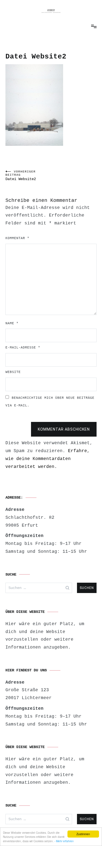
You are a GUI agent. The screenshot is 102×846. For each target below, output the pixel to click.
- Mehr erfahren (64, 841)
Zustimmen (83, 834)
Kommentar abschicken (64, 429)
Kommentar (17, 238)
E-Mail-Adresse (22, 348)
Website (13, 372)
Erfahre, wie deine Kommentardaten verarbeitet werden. (47, 459)
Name (11, 323)
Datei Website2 (20, 175)
